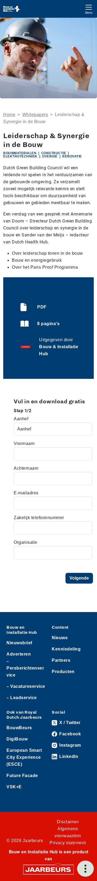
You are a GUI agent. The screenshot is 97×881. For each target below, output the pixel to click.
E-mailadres (26, 493)
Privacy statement (68, 842)
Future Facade (22, 775)
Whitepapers (35, 114)
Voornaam (24, 443)
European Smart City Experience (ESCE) (24, 757)
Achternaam (26, 468)
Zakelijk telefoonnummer (39, 517)
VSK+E (14, 787)
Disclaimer (68, 821)
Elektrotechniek (20, 156)
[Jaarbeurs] (48, 869)
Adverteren (18, 654)
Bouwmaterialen (19, 153)
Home (9, 114)
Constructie (53, 153)
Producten (63, 671)
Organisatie (25, 542)
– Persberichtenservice (25, 668)
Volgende (79, 578)
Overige (50, 156)
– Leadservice (21, 697)
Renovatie (72, 156)
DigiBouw (16, 739)
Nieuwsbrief (19, 643)
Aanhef (21, 418)
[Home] (11, 9)
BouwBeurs (19, 727)
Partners (61, 660)
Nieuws (60, 637)
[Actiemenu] (85, 869)
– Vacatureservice (25, 686)
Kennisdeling (66, 649)
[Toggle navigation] (89, 8)
